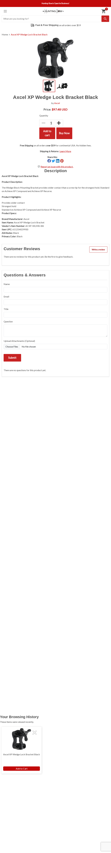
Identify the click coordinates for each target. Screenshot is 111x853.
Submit (12, 357)
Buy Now (64, 133)
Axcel (57, 103)
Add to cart (47, 133)
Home (5, 34)
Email (6, 296)
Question (8, 321)
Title (6, 309)
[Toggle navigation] (5, 11)
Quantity (43, 115)
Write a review (98, 249)
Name (7, 284)
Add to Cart (21, 768)
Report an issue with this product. (57, 166)
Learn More (65, 151)
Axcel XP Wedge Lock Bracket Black (29, 34)
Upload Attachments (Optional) (19, 340)
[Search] (105, 19)
